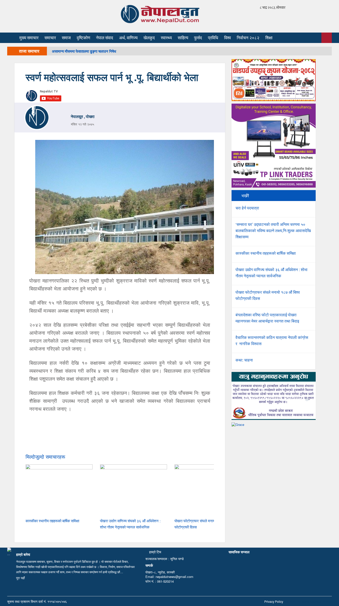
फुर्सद (198, 38)
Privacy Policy (273, 601)
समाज (66, 38)
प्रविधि (213, 38)
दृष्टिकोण (83, 38)
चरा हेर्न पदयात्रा (247, 208)
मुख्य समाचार (28, 38)
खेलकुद (149, 38)
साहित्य (183, 38)
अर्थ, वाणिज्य (128, 38)
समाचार (50, 38)
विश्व (227, 38)
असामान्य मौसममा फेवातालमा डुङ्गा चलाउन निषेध (84, 51)
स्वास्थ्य (166, 38)
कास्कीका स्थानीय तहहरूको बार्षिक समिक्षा (52, 520)
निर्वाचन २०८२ (248, 38)
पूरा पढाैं (20, 577)
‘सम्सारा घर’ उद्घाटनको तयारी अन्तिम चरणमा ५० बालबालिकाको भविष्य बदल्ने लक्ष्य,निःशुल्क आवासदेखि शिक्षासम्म (273, 230)
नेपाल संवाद (104, 38)
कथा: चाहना (244, 360)
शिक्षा (268, 38)
